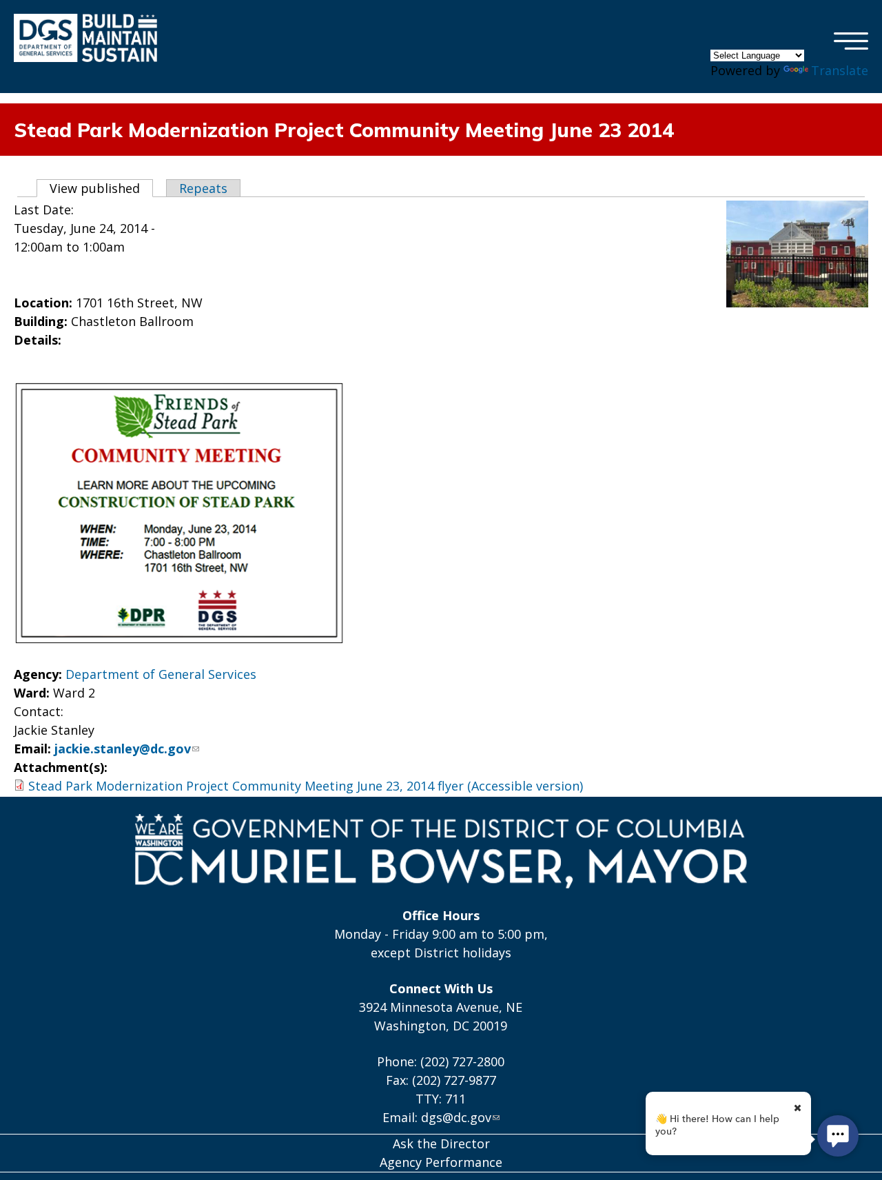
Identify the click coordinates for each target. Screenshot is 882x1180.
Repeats (203, 188)
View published (101, 188)
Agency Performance (441, 1162)
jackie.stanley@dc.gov (122, 748)
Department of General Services (160, 674)
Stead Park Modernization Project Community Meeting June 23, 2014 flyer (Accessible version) (305, 785)
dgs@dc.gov (456, 1117)
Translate (839, 70)
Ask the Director (441, 1143)
